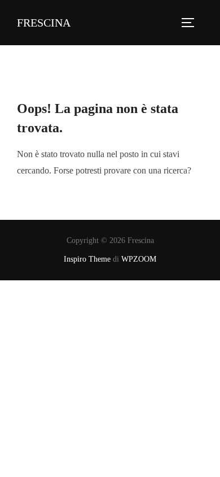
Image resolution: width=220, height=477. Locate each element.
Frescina (44, 22)
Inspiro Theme (87, 259)
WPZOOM (138, 259)
